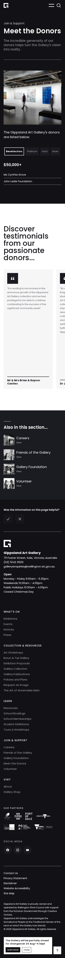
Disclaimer (10, 883)
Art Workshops (13, 652)
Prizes (7, 635)
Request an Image (16, 685)
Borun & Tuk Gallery (16, 658)
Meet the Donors (15, 763)
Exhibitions (10, 619)
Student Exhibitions (16, 724)
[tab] (14, 151)
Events (8, 624)
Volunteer (10, 769)
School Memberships (17, 719)
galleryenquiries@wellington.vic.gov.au (29, 566)
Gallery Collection (15, 669)
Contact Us (11, 873)
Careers (9, 747)
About (8, 786)
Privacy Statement (15, 878)
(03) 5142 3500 (13, 562)
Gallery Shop (12, 792)
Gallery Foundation (16, 758)
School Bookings (14, 713)
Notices (9, 629)
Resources (11, 708)
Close (27, 949)
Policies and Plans (15, 679)
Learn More (13, 949)
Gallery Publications (17, 674)
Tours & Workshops (16, 729)
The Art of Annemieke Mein (22, 690)
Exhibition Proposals (17, 663)
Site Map (9, 893)
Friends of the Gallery (18, 753)
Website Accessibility (17, 888)
